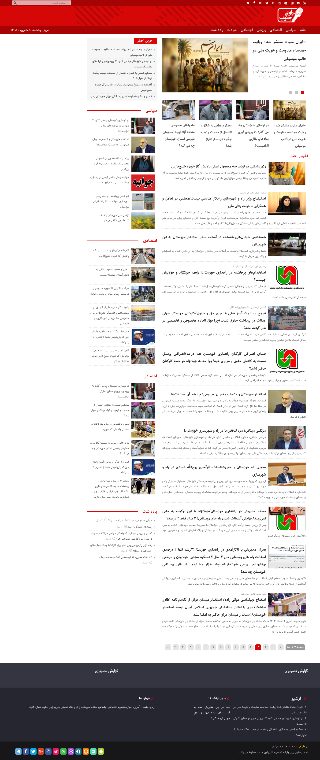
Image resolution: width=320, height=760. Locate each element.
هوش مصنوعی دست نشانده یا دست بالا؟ (130, 520)
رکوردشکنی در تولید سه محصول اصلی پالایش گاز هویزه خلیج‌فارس (218, 166)
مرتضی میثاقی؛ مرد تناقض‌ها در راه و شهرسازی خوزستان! (225, 431)
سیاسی (291, 30)
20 (191, 647)
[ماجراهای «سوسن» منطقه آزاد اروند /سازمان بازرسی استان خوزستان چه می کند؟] (178, 119)
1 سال (99, 520)
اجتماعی (247, 30)
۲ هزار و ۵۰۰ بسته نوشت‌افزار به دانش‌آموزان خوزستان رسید (121, 96)
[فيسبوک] (254, 3)
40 (175, 647)
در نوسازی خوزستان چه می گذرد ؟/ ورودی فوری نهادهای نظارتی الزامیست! (110, 125)
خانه (303, 30)
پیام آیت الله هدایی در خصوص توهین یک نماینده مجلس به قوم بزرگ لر (111, 163)
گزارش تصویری (296, 671)
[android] (101, 751)
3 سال (108, 539)
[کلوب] (63, 751)
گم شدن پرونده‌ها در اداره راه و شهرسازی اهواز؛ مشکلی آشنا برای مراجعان (111, 201)
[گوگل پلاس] (41, 751)
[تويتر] (267, 3)
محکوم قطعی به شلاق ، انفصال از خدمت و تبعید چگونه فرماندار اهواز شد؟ (110, 410)
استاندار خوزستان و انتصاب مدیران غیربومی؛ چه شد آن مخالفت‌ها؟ (218, 394)
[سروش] (286, 3)
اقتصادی (276, 30)
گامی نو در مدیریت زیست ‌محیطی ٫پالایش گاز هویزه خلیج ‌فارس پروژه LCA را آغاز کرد (110, 355)
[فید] (305, 3)
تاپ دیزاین (278, 746)
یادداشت (216, 30)
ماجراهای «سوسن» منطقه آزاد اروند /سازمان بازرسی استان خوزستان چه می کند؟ (109, 448)
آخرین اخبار (299, 156)
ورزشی (261, 30)
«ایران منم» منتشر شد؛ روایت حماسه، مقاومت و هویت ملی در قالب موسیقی (279, 50)
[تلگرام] (248, 3)
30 (183, 647)
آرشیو (296, 698)
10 (206, 647)
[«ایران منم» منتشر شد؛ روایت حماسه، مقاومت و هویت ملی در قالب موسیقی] (289, 119)
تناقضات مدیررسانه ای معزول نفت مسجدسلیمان (125, 557)
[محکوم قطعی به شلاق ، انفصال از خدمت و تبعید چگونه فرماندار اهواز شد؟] (215, 119)
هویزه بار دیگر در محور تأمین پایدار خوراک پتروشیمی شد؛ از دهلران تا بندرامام (110, 337)
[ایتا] (292, 3)
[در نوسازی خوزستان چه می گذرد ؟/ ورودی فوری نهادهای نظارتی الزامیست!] (252, 119)
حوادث (232, 30)
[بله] (298, 3)
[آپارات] (273, 3)
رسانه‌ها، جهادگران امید (139, 527)
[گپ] (279, 3)
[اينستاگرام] (260, 3)
